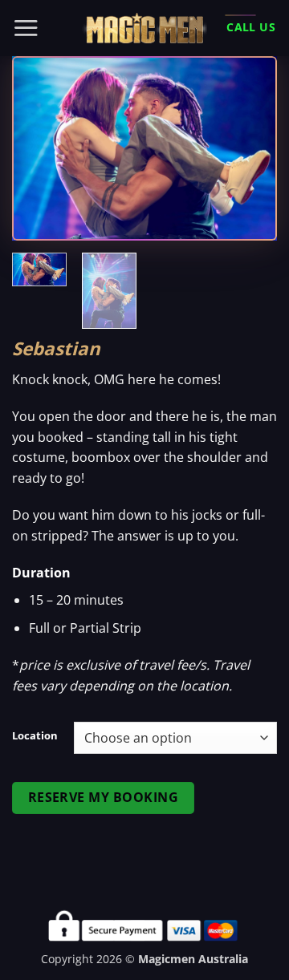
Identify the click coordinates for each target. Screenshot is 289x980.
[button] (25, 27)
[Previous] (37, 148)
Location (35, 736)
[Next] (251, 148)
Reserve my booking (103, 797)
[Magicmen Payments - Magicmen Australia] (144, 28)
